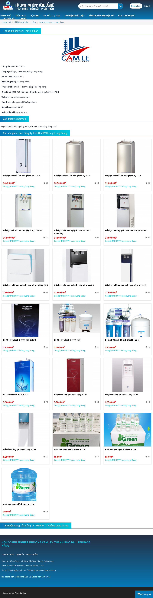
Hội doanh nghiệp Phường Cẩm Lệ (16, 576)
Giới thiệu (21, 15)
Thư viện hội (8, 18)
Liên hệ (23, 18)
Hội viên (34, 15)
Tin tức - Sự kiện (51, 15)
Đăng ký (148, 6)
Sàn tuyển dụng (126, 15)
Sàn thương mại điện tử (101, 15)
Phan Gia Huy (20, 593)
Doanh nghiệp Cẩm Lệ (41, 576)
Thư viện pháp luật (74, 15)
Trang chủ (5, 15)
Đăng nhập (136, 6)
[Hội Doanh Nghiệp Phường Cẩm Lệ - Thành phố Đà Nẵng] (29, 5)
